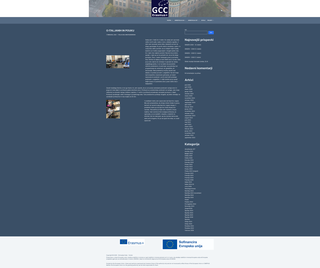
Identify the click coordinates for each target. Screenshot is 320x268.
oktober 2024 (189, 100)
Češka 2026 (188, 158)
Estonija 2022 (189, 160)
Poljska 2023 (189, 202)
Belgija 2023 (189, 153)
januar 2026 (188, 91)
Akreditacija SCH (179, 20)
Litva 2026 (188, 186)
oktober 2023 (189, 113)
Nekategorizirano (130, 34)
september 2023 (190, 115)
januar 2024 (188, 109)
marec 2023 (188, 126)
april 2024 (188, 104)
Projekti (209, 20)
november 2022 (190, 133)
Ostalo (203, 20)
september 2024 (190, 102)
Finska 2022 (188, 164)
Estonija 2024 (189, 162)
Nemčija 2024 (189, 195)
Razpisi (169, 20)
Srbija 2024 (188, 224)
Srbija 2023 (188, 221)
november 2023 (190, 111)
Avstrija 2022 (189, 151)
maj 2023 (188, 122)
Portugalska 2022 (190, 204)
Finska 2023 (188, 166)
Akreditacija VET (193, 20)
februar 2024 (189, 107)
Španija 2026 (189, 217)
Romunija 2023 (189, 206)
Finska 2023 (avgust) (191, 171)
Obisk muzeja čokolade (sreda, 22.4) (196, 61)
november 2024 (190, 98)
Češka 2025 (188, 155)
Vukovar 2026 (189, 230)
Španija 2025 (189, 215)
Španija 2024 (189, 213)
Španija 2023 (189, 210)
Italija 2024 (121, 34)
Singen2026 (188, 208)
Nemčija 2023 (189, 191)
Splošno (187, 219)
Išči (186, 30)
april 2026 (188, 87)
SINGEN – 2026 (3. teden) (193, 49)
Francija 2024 (189, 177)
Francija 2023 (189, 173)
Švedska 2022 (189, 226)
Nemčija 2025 (189, 197)
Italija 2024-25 (189, 184)
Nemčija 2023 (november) (193, 193)
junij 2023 (188, 120)
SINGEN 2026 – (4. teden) (193, 45)
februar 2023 (189, 129)
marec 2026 (188, 89)
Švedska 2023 (189, 228)
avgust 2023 (189, 118)
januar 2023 (188, 131)
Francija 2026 (189, 180)
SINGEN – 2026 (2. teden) (193, 53)
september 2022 (190, 137)
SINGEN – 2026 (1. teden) (193, 57)
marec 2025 (188, 96)
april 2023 (188, 124)
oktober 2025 (189, 93)
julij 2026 (188, 85)
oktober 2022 (189, 135)
